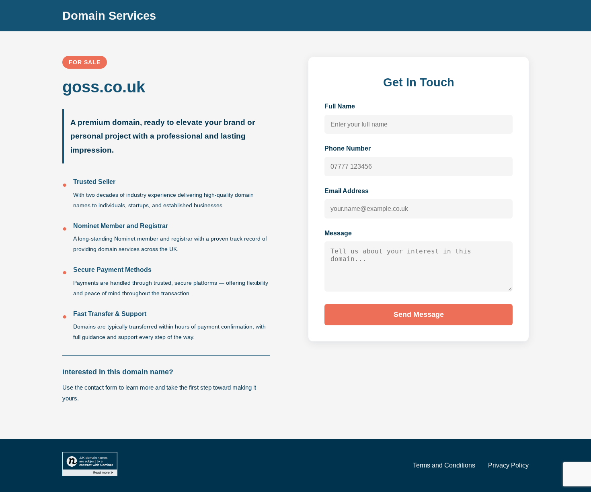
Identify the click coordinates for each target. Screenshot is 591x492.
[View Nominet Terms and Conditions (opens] (89, 465)
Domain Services (109, 15)
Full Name (339, 106)
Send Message (419, 314)
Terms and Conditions (444, 465)
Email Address (346, 191)
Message (338, 233)
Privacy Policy (508, 465)
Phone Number (347, 148)
